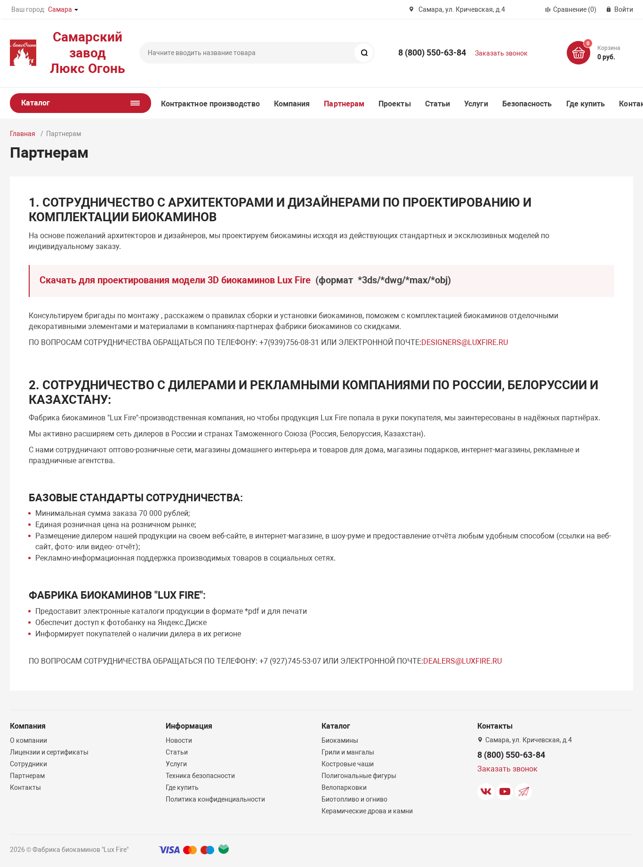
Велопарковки (344, 787)
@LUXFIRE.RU (484, 342)
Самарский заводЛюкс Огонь (87, 52)
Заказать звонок (501, 53)
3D (213, 280)
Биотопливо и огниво (354, 799)
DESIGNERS (441, 342)
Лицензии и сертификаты (49, 752)
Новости (179, 740)
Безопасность (527, 103)
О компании (28, 740)
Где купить (585, 103)
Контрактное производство (210, 103)
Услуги (476, 103)
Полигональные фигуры (359, 775)
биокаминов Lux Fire (267, 280)
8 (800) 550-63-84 (432, 52)
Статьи (437, 103)
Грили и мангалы (348, 752)
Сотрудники (28, 764)
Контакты (25, 787)
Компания (292, 103)
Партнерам (344, 103)
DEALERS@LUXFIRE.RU (462, 661)
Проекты (394, 103)
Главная (22, 133)
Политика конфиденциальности (215, 799)
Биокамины (340, 740)
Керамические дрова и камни (367, 811)
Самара (60, 9)
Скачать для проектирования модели (124, 280)
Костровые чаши (348, 764)
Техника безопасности (200, 775)
